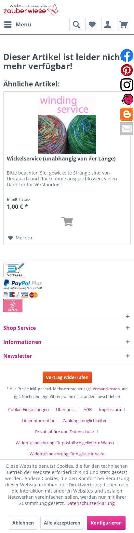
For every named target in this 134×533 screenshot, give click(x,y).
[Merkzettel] (91, 24)
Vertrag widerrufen (67, 377)
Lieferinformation (39, 420)
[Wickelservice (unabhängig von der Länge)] (67, 124)
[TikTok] (126, 114)
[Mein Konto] (107, 24)
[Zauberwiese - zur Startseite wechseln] (31, 9)
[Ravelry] (126, 99)
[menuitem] (17, 24)
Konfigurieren (106, 523)
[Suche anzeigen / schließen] (75, 24)
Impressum (110, 409)
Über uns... (66, 409)
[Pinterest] (126, 70)
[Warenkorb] (123, 24)
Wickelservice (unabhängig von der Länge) (61, 158)
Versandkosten (106, 388)
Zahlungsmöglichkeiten (85, 420)
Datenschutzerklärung (90, 503)
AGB (88, 409)
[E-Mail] (126, 128)
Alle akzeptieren (62, 523)
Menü (23, 24)
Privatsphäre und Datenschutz (64, 431)
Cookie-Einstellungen (28, 409)
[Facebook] (126, 55)
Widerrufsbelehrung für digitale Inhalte (67, 454)
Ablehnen (23, 523)
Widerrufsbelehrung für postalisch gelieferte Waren (65, 443)
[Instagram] (126, 84)
